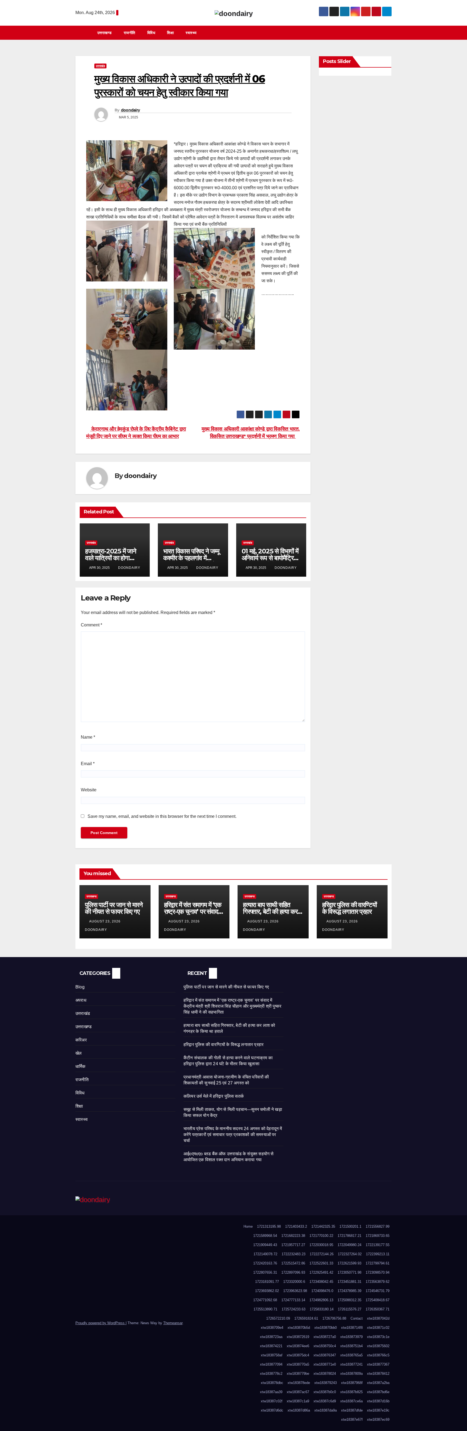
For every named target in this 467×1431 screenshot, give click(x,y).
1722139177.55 (377, 1245)
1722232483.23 (293, 1254)
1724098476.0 (322, 1291)
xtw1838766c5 (378, 1355)
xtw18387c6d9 (324, 1401)
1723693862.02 (267, 1291)
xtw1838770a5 (298, 1364)
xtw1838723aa (271, 1337)
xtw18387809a (351, 1374)
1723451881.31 (349, 1282)
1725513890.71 (265, 1309)
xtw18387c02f (271, 1401)
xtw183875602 (378, 1346)
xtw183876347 (324, 1355)
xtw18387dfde (352, 1410)
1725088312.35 (349, 1300)
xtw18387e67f (352, 1419)
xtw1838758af (271, 1355)
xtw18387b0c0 (324, 1392)
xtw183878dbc (272, 1383)
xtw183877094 (271, 1364)
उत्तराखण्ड (104, 32)
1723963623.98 (295, 1291)
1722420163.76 (265, 1263)
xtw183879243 (325, 1383)
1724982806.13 (321, 1300)
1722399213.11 (377, 1254)
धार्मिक (80, 1066)
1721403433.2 (296, 1226)
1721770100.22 (321, 1236)
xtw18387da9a (325, 1410)
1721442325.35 (323, 1226)
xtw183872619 (298, 1337)
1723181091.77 (267, 1282)
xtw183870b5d (299, 1328)
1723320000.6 (294, 1282)
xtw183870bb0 (325, 1328)
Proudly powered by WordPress (100, 1323)
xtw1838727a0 (324, 1337)
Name (88, 737)
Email (88, 763)
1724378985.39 (349, 1291)
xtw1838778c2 (271, 1374)
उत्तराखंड (100, 65)
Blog (80, 987)
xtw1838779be (298, 1374)
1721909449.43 (265, 1245)
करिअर (81, 1040)
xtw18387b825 (351, 1392)
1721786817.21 (349, 1236)
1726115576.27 (349, 1309)
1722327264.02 (350, 1254)
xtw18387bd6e (378, 1392)
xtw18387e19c (378, 1410)
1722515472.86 (293, 1263)
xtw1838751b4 (351, 1346)
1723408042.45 (321, 1282)
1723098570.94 (377, 1272)
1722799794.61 (377, 1263)
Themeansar (172, 1323)
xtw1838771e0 (324, 1364)
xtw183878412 (378, 1374)
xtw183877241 (351, 1364)
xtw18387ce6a (351, 1401)
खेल (78, 1053)
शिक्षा (170, 32)
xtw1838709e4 (272, 1328)
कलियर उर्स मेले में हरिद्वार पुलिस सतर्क (214, 1096)
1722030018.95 (321, 1245)
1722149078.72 (265, 1254)
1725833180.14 (321, 1309)
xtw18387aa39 (271, 1392)
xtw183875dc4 (298, 1355)
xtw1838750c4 (324, 1346)
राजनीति (129, 32)
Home (248, 1226)
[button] (390, 32)
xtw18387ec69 (378, 1419)
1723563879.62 (377, 1282)
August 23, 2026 (105, 921)
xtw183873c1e (378, 1337)
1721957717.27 (293, 1245)
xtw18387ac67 (298, 1392)
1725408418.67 (377, 1300)
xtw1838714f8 (352, 1328)
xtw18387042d (378, 1318)
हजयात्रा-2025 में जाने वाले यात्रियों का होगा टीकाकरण (110, 558)
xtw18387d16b (378, 1401)
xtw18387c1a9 (298, 1401)
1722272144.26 (321, 1254)
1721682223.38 (293, 1236)
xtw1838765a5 (351, 1355)
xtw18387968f (352, 1383)
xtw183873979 (351, 1337)
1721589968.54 (265, 1236)
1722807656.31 (265, 1272)
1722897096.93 (293, 1272)
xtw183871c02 (378, 1328)
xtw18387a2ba (378, 1383)
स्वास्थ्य (191, 32)
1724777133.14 (293, 1300)
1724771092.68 (265, 1300)
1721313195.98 (269, 1226)
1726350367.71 (377, 1309)
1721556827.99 (377, 1226)
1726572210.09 (278, 1318)
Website (88, 790)
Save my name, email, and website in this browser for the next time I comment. (162, 816)
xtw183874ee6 (298, 1346)
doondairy (130, 110)
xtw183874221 (271, 1346)
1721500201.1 (350, 1226)
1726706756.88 (334, 1318)
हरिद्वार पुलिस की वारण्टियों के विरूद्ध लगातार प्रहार (349, 908)
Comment (91, 625)
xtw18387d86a (299, 1410)
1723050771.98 (349, 1272)
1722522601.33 (321, 1263)
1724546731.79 (377, 1291)
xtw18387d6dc (272, 1410)
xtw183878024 (324, 1374)
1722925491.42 (321, 1272)
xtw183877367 (378, 1364)
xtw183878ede (299, 1383)
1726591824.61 (306, 1318)
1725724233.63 (293, 1309)
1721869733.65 (377, 1236)
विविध (151, 32)
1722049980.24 (349, 1245)
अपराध (80, 1000)
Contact (357, 1318)
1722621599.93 (349, 1263)
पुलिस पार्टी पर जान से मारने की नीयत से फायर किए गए (113, 908)
